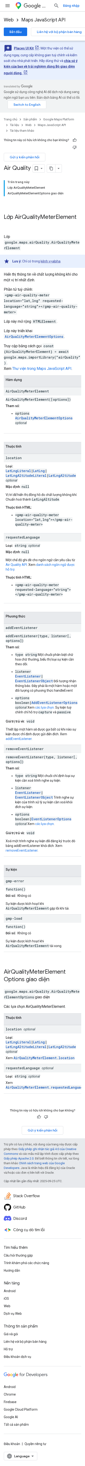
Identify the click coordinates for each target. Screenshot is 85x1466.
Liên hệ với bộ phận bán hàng (25, 1341)
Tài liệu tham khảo (22, 130)
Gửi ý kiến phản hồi (24, 157)
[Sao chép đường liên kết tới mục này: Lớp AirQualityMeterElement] (8, 225)
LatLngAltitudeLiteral (26, 475)
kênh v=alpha (50, 261)
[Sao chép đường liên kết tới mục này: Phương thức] (30, 617)
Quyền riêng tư (35, 1444)
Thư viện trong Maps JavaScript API (42, 368)
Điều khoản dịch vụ (17, 1357)
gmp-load (14, 918)
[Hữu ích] (74, 140)
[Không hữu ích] (74, 147)
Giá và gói (11, 1334)
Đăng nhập (71, 6)
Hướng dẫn (12, 1270)
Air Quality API (16, 565)
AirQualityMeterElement (45, 217)
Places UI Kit (24, 48)
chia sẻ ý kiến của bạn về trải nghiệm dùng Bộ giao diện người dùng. (40, 67)
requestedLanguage (23, 537)
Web (9, 20)
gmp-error (15, 881)
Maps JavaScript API (43, 20)
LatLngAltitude (62, 475)
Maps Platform (46, 6)
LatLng (39, 471)
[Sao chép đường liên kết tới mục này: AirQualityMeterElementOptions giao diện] (55, 980)
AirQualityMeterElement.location (44, 1058)
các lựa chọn (44, 707)
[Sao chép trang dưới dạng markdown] (51, 168)
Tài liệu (14, 125)
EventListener (28, 676)
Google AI (11, 1417)
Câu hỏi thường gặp (18, 1255)
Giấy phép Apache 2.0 (19, 1158)
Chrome (10, 1394)
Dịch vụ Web (13, 1313)
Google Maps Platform (58, 119)
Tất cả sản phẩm (16, 1424)
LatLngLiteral (18, 471)
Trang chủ (10, 119)
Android (10, 1291)
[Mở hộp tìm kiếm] (56, 5)
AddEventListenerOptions (54, 702)
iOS (6, 1298)
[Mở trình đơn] (7, 5)
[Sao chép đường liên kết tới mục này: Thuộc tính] (26, 447)
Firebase (10, 1402)
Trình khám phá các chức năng (26, 1263)
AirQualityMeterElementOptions (34, 336)
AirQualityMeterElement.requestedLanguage (45, 1087)
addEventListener (22, 627)
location (14, 458)
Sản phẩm (30, 119)
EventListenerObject (34, 681)
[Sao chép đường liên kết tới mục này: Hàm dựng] (26, 380)
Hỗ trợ (8, 1349)
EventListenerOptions (51, 819)
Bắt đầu (15, 32)
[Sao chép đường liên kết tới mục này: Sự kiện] (21, 870)
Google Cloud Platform (21, 1409)
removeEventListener (25, 749)
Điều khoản (12, 1444)
